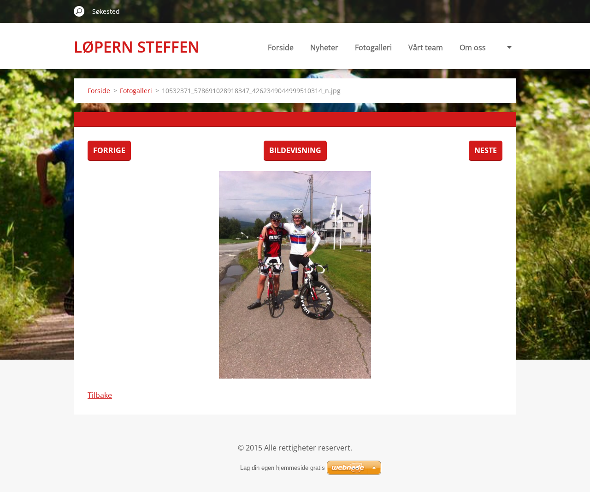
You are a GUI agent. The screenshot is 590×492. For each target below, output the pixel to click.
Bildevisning (295, 150)
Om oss (473, 47)
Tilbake (100, 395)
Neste (485, 150)
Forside (281, 47)
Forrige (109, 150)
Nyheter (324, 47)
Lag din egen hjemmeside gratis (282, 467)
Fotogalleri (373, 47)
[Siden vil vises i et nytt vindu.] (295, 275)
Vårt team (425, 47)
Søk (79, 11)
